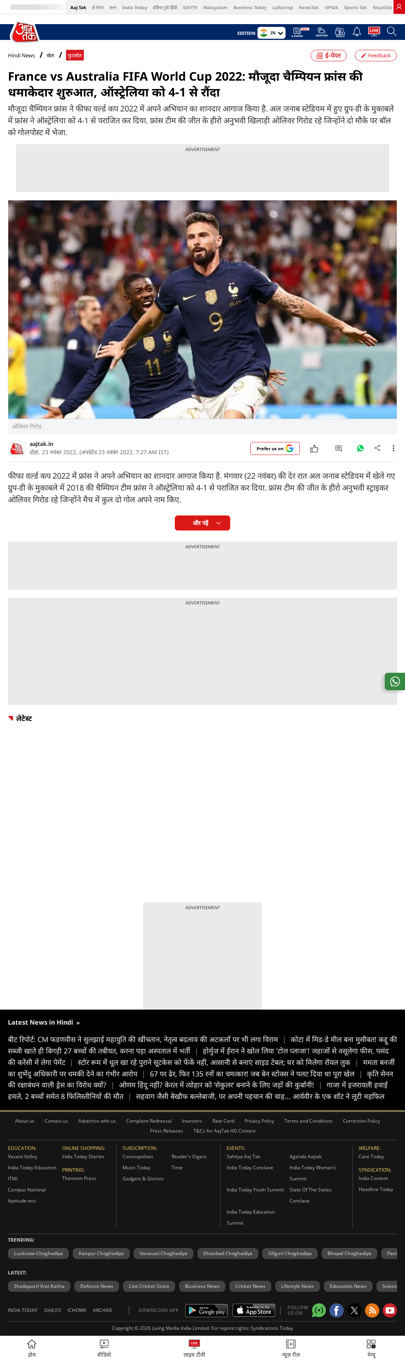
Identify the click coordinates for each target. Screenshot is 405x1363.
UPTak (331, 7)
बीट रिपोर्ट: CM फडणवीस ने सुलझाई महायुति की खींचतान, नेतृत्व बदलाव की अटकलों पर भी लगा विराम (147, 1039)
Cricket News (250, 1286)
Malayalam (215, 7)
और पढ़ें (200, 522)
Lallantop (283, 7)
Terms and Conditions (308, 1121)
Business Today (250, 7)
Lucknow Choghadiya (38, 1253)
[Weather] (322, 34)
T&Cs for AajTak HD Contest (224, 1130)
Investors (192, 1121)
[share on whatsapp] (395, 681)
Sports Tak (355, 7)
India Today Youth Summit (255, 1189)
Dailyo (52, 1310)
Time (177, 1167)
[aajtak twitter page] (354, 1310)
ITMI (12, 1178)
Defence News (96, 1286)
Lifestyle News (297, 1286)
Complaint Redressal (149, 1121)
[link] (399, 6)
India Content (373, 1178)
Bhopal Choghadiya (349, 1253)
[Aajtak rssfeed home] (372, 1310)
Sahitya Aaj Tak (243, 1156)
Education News (348, 1286)
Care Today (371, 1156)
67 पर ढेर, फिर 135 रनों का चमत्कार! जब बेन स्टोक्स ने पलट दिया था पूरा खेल (256, 1073)
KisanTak (382, 7)
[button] (371, 1349)
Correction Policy (361, 1121)
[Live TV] (374, 33)
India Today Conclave (250, 1167)
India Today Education (32, 1167)
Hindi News (21, 55)
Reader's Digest (189, 1156)
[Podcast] (340, 32)
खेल (50, 56)
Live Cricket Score (149, 1286)
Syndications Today (272, 1328)
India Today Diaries (83, 1156)
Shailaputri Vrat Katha (39, 1286)
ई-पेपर (98, 7)
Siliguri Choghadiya (290, 1253)
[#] (360, 450)
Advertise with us (97, 1121)
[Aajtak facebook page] (336, 1310)
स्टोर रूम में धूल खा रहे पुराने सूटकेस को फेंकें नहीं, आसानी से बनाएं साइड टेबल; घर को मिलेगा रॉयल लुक (218, 1062)
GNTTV (190, 7)
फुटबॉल (75, 56)
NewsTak (309, 7)
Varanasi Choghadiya (163, 1253)
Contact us (56, 1121)
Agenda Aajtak (306, 1156)
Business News (202, 1286)
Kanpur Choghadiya (101, 1253)
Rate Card (223, 1121)
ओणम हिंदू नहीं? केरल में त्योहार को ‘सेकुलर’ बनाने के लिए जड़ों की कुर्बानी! (220, 1084)
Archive (102, 1310)
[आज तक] (25, 32)
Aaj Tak (78, 7)
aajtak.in (41, 443)
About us (24, 1121)
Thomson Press (79, 1178)
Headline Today (376, 1189)
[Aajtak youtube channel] (390, 1310)
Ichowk (77, 1310)
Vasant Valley (22, 1156)
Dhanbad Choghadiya (227, 1253)
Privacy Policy (259, 1121)
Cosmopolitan (138, 1156)
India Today (134, 7)
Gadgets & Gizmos (143, 1178)
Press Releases (166, 1130)
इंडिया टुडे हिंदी (165, 7)
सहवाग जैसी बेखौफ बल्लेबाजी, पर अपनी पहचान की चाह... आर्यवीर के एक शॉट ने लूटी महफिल (260, 1096)
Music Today (136, 1167)
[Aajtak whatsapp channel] (319, 1310)
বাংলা (113, 7)
